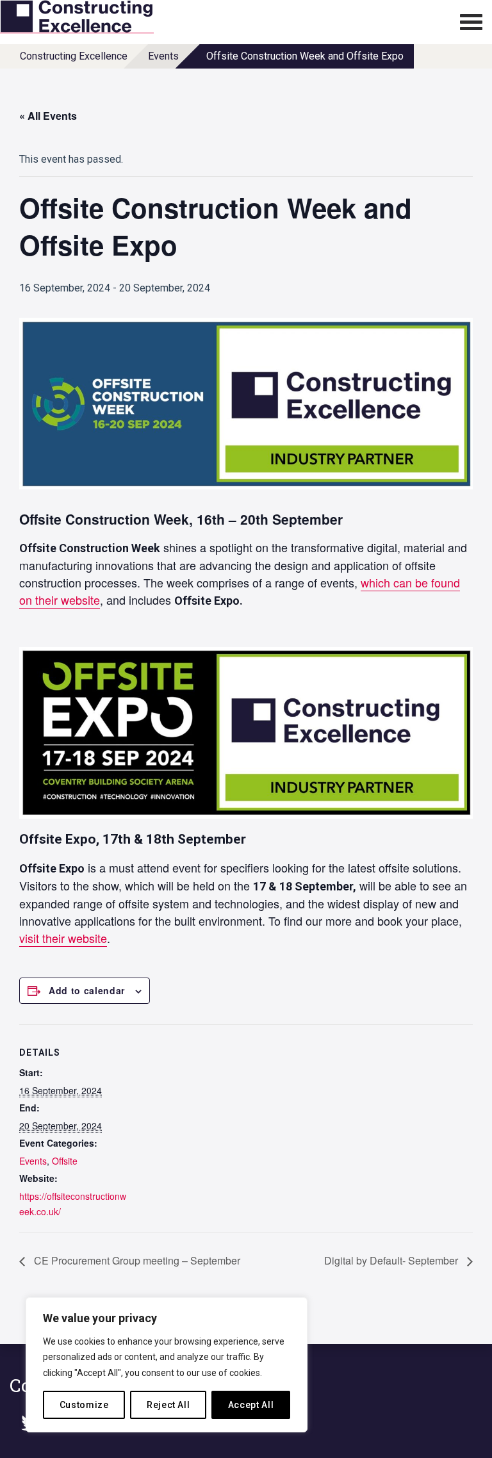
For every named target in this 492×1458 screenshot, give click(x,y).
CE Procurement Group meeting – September (135, 1260)
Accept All (251, 1405)
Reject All (168, 1405)
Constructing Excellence (73, 56)
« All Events (48, 115)
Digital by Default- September (392, 1260)
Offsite (65, 1160)
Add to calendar (87, 990)
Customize (84, 1405)
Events (163, 56)
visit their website (63, 938)
